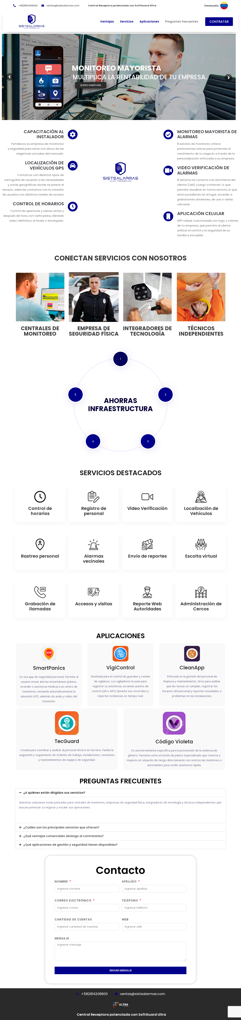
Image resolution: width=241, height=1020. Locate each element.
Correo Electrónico (73, 900)
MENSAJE (62, 938)
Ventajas (107, 21)
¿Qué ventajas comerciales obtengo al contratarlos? (63, 836)
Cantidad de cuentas (73, 919)
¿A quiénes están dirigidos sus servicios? (54, 793)
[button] (120, 792)
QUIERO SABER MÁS (90, 85)
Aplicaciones (149, 21)
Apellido (130, 881)
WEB (125, 919)
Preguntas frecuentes (181, 21)
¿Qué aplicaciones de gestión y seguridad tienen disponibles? (70, 845)
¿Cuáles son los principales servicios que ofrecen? (61, 827)
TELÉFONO (130, 900)
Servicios (126, 21)
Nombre (62, 881)
